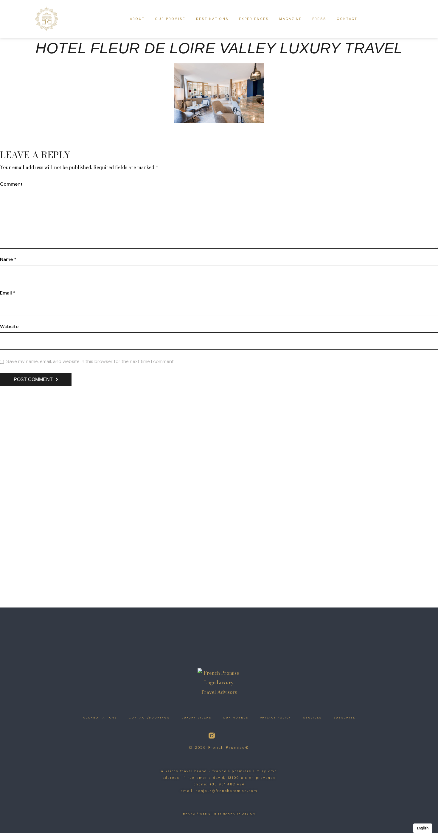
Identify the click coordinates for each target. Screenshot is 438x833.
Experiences (254, 19)
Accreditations (100, 717)
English (422, 828)
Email (7, 293)
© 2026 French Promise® (219, 747)
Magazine (290, 19)
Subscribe (344, 717)
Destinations (212, 19)
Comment (11, 184)
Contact (347, 19)
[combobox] (422, 828)
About (137, 19)
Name (8, 259)
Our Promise (170, 19)
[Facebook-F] (226, 735)
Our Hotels (235, 717)
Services (312, 717)
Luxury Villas (196, 717)
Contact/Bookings (149, 717)
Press (319, 19)
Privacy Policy (275, 717)
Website (9, 327)
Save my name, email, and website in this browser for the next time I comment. (90, 361)
